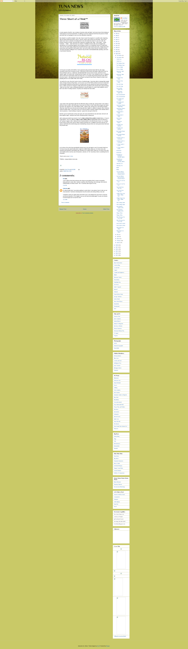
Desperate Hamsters (118, 461)
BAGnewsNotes (117, 355)
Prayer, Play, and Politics (119, 407)
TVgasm (116, 335)
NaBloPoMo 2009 (67, 171)
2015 (117, 41)
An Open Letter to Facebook (121, 138)
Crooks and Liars (118, 360)
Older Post (106, 209)
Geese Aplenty (117, 390)
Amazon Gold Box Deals (119, 494)
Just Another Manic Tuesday (121, 132)
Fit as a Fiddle (120, 67)
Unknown (65, 188)
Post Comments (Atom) (87, 213)
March (118, 238)
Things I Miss (119, 213)
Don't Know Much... (119, 119)
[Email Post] (79, 169)
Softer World (117, 299)
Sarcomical (116, 411)
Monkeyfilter (116, 446)
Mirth (118, 167)
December (119, 55)
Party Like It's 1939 (121, 223)
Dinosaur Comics (118, 277)
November (119, 57)
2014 (117, 43)
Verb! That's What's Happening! (121, 106)
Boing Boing (116, 436)
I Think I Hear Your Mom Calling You (121, 195)
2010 (117, 51)
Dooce (115, 385)
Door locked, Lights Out (119, 89)
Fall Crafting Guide (121, 202)
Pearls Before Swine (118, 294)
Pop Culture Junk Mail (118, 404)
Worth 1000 (116, 348)
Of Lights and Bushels (120, 125)
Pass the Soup (120, 84)
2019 (117, 33)
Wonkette (116, 370)
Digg (115, 438)
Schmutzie (116, 414)
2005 (117, 251)
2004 (117, 253)
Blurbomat (116, 378)
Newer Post (63, 209)
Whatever (116, 428)
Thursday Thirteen (118, 484)
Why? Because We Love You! (121, 217)
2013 (117, 45)
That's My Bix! (117, 421)
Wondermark (116, 306)
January (118, 242)
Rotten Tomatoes (118, 328)
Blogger (108, 646)
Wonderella (116, 303)
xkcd (115, 308)
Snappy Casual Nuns (118, 468)
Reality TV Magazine (118, 323)
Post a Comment (65, 202)
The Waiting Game (121, 63)
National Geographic (118, 345)
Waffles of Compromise (119, 473)
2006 (117, 249)
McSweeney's (117, 443)
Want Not (116, 504)
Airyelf (98, 646)
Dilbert (115, 274)
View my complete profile (119, 26)
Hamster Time (117, 316)
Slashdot (116, 448)
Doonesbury (116, 279)
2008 (117, 245)
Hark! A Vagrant (117, 287)
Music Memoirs (117, 482)
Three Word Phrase (118, 301)
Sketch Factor (117, 416)
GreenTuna (124, 18)
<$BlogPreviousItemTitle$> (120, 636)
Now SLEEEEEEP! (121, 94)
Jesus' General (117, 365)
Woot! (115, 506)
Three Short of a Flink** (120, 228)
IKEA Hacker (117, 392)
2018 (117, 35)
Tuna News (116, 456)
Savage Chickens (118, 296)
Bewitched (119, 150)
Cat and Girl (116, 267)
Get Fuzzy (116, 284)
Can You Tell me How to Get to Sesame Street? (121, 173)
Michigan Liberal (117, 368)
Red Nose (116, 409)
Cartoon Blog (117, 265)
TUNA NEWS (70, 6)
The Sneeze (116, 423)
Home (84, 209)
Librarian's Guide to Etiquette (120, 394)
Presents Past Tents (120, 78)
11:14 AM (65, 199)
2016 (117, 39)
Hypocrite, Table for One (120, 72)
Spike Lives (116, 419)
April (118, 236)
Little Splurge (117, 501)
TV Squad (116, 333)
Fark (115, 441)
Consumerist (117, 497)
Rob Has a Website (118, 326)
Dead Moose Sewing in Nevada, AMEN (120, 156)
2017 (117, 37)
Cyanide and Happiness (119, 272)
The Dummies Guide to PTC (120, 207)
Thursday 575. (120, 163)
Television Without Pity (119, 330)
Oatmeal (116, 291)
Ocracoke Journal (118, 402)
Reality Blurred (117, 321)
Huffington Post (117, 363)
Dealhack (116, 499)
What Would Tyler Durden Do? (120, 426)
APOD (115, 343)
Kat (63, 178)
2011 (117, 49)
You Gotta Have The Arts (120, 188)
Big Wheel (116, 458)
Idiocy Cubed (117, 463)
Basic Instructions (118, 262)
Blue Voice (116, 358)
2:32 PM (65, 185)
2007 (117, 247)
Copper (115, 270)
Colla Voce (119, 59)
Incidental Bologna (118, 465)
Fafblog (115, 387)
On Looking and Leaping (120, 99)
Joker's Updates (117, 318)
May (118, 234)
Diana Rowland (117, 382)
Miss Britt (116, 397)
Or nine (71, 156)
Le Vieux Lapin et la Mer (120, 145)
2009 (117, 53)
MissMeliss (116, 399)
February (119, 240)
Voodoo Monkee (117, 470)
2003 (117, 255)
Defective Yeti (117, 380)
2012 (117, 47)
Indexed (115, 289)
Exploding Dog (117, 282)
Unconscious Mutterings (119, 486)
